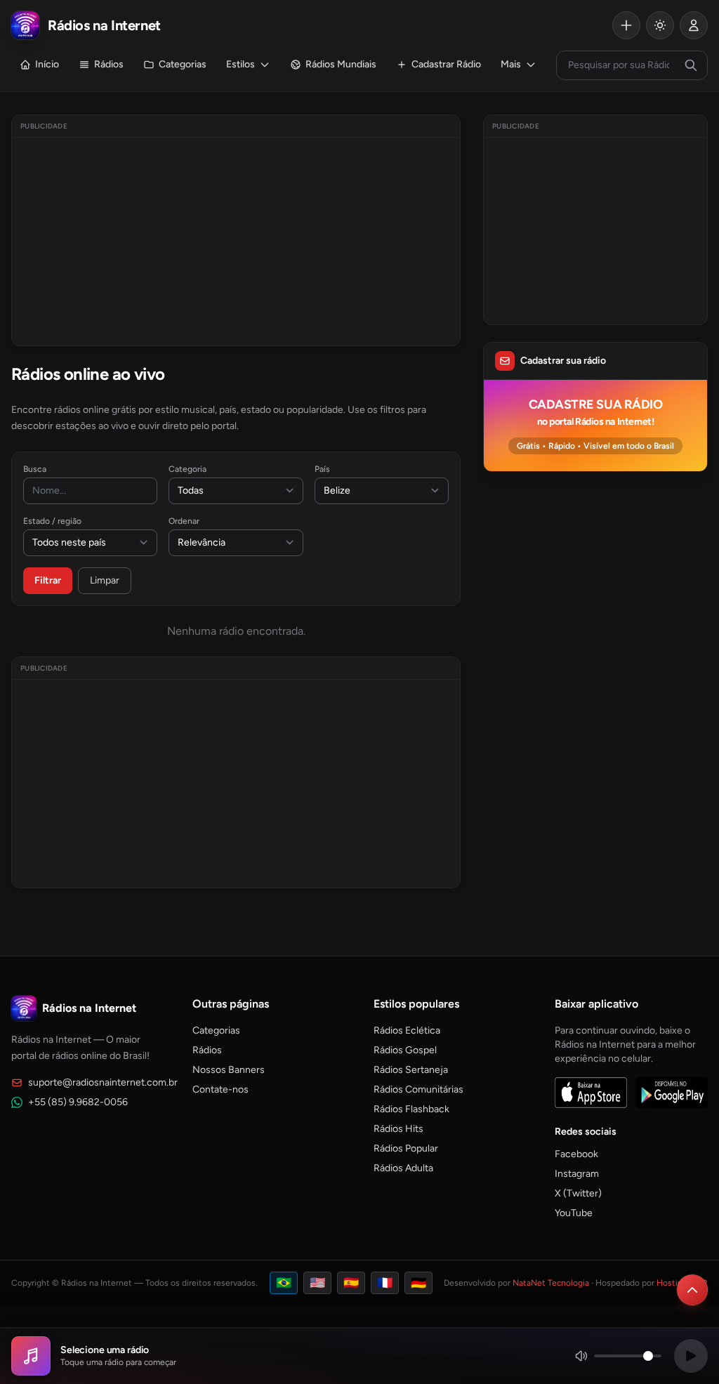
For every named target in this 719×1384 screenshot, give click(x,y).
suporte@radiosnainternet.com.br (103, 1082)
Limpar (104, 580)
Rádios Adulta (403, 1168)
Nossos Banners (228, 1070)
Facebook (576, 1154)
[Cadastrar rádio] (626, 25)
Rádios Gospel (405, 1050)
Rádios (109, 64)
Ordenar (184, 521)
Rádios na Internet (89, 1008)
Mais (511, 64)
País (322, 469)
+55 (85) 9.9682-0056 (78, 1102)
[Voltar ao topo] (692, 1289)
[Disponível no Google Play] (671, 1092)
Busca (34, 469)
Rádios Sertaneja (411, 1070)
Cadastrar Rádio (446, 64)
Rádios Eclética (407, 1030)
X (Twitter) (578, 1193)
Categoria (187, 469)
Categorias (182, 64)
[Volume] (617, 1356)
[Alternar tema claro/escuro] (660, 25)
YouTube (574, 1213)
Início (47, 64)
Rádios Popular (406, 1148)
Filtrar (47, 580)
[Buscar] (691, 65)
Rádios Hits (398, 1129)
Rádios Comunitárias (418, 1089)
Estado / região (52, 521)
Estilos (240, 64)
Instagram (577, 1174)
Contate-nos (220, 1089)
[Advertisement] (236, 241)
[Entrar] (694, 25)
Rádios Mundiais (340, 64)
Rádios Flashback (411, 1109)
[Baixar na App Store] (591, 1092)
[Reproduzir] (691, 1356)
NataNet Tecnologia (551, 1283)
